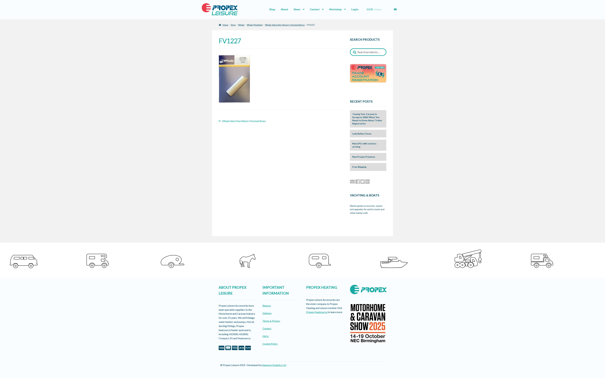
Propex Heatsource (316, 312)
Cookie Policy (270, 343)
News (297, 9)
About (284, 9)
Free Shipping (359, 167)
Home (225, 24)
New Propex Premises (363, 156)
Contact (315, 9)
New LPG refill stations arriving (364, 145)
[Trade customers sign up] (368, 73)
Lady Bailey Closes (362, 133)
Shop (272, 9)
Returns (266, 305)
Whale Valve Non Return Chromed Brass (285, 24)
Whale (241, 24)
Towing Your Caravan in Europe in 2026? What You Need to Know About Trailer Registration (367, 119)
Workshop (335, 9)
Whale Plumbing (255, 24)
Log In (354, 9)
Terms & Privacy (271, 320)
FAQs (265, 336)
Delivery (267, 313)
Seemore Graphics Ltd (274, 364)
